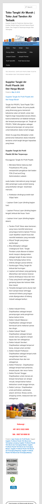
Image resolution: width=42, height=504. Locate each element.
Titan (14, 48)
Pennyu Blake (10, 52)
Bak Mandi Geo (21, 52)
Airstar (21, 48)
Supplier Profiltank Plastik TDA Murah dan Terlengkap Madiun (20, 444)
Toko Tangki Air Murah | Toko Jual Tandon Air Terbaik (20, 16)
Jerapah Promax (23, 56)
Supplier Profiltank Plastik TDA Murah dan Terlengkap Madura (19, 447)
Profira (8, 65)
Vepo (27, 48)
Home (8, 48)
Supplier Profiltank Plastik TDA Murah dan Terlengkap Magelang (20, 450)
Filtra (31, 52)
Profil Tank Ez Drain (24, 61)
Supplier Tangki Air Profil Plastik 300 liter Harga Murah (16, 85)
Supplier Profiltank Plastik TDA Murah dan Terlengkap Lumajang (18, 442)
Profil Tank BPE (10, 61)
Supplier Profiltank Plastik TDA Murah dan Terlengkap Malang (19, 452)
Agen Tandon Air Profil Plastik (20, 439)
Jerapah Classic (11, 56)
